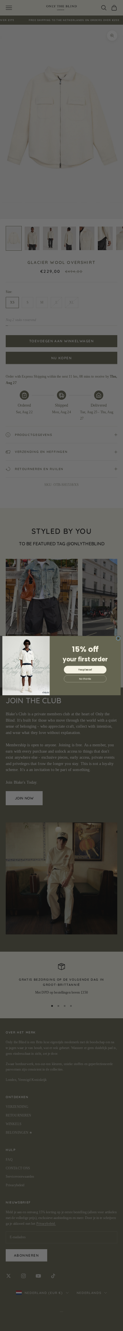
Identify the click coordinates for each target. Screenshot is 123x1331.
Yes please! (85, 669)
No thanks (85, 678)
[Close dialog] (118, 638)
